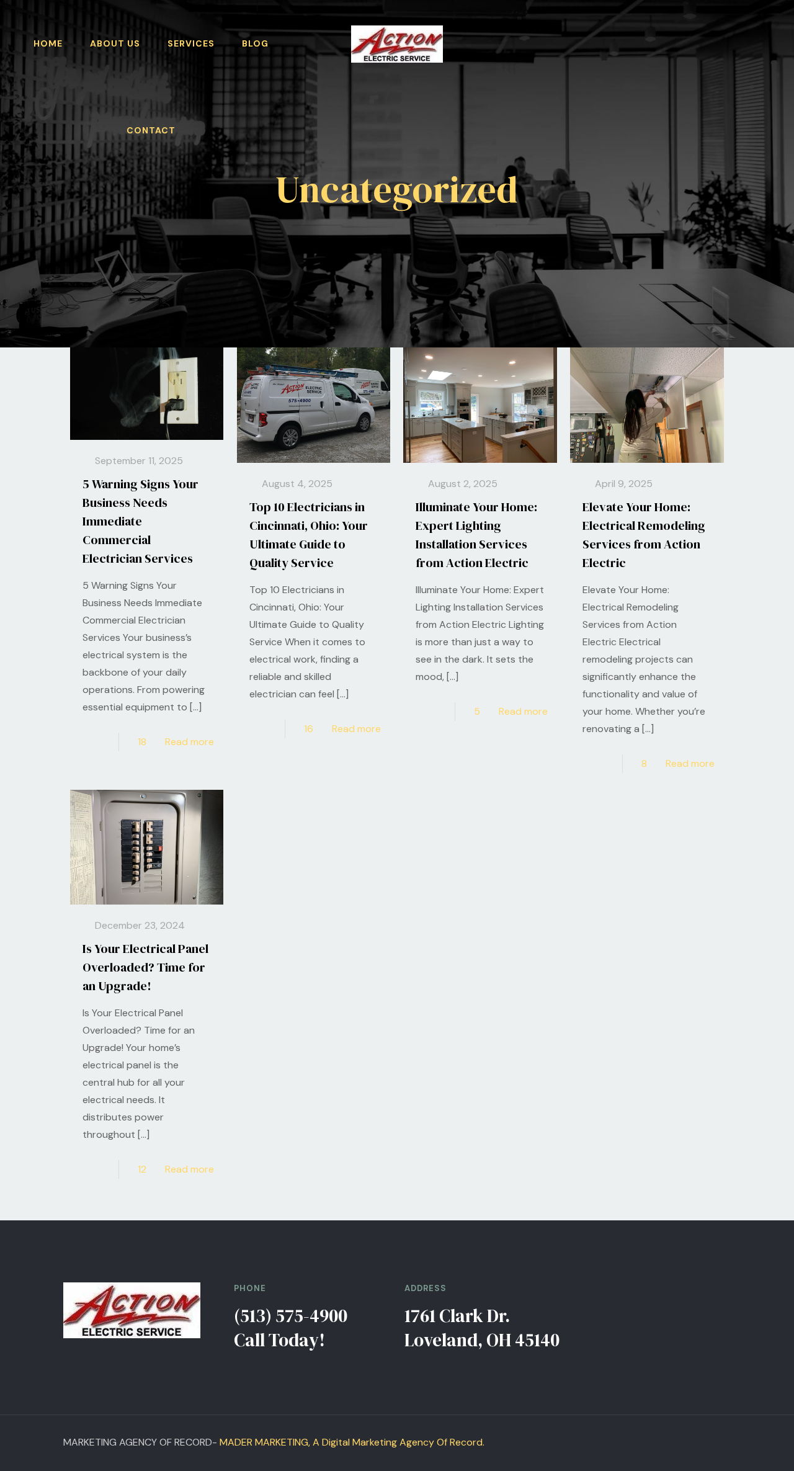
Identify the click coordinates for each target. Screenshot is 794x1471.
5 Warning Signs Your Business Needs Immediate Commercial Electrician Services (140, 521)
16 (308, 728)
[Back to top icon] (726, 1437)
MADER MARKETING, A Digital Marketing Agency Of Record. (352, 1442)
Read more (189, 741)
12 (142, 1169)
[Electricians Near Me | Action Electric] (396, 43)
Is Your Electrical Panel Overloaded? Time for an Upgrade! (145, 967)
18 (142, 741)
